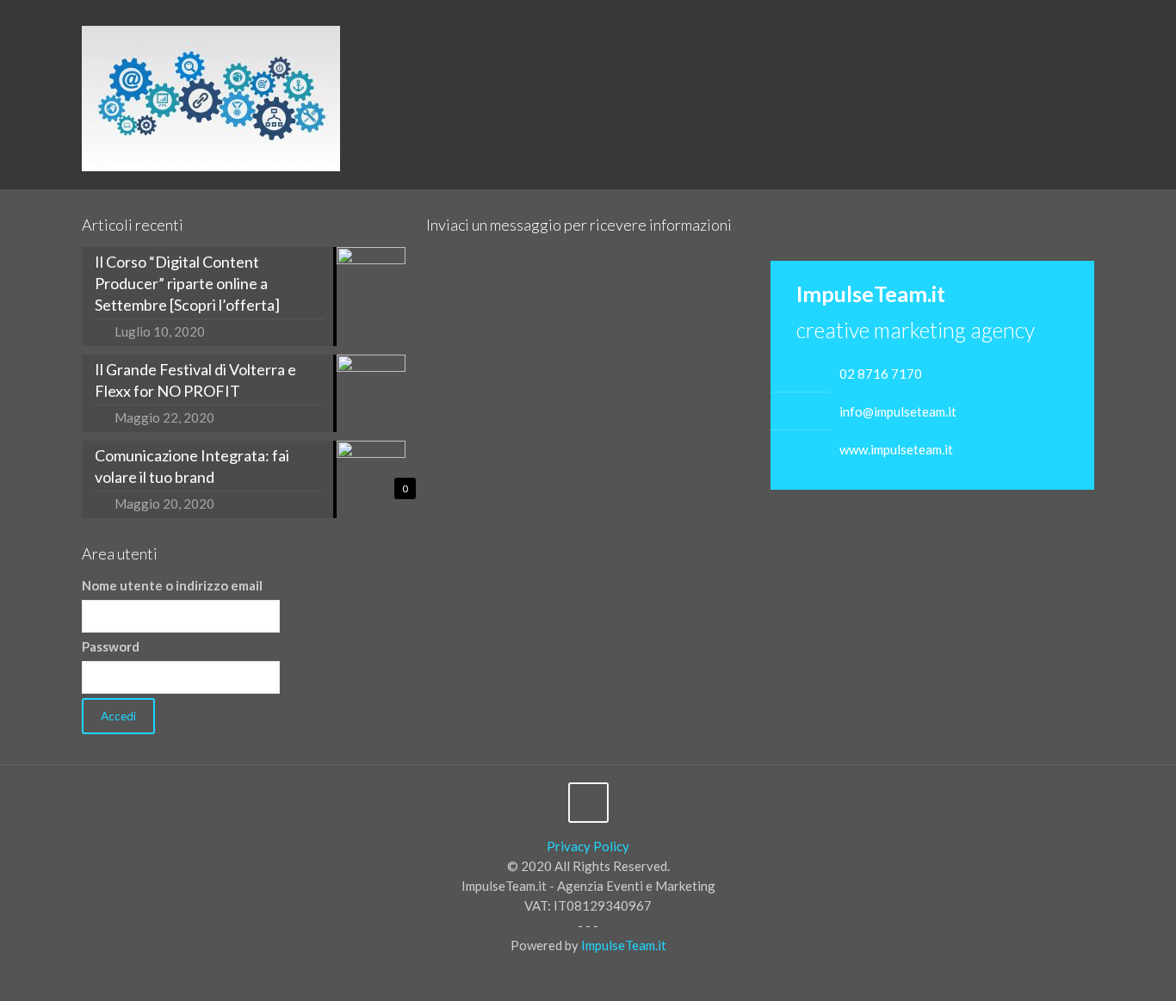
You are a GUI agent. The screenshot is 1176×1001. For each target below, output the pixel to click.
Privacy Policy (588, 846)
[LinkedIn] (1132, 26)
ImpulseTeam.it (623, 945)
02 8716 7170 (880, 373)
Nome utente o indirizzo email (172, 585)
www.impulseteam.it (896, 449)
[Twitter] (1108, 26)
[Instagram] (1155, 26)
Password (110, 646)
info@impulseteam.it (897, 411)
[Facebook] (1085, 26)
